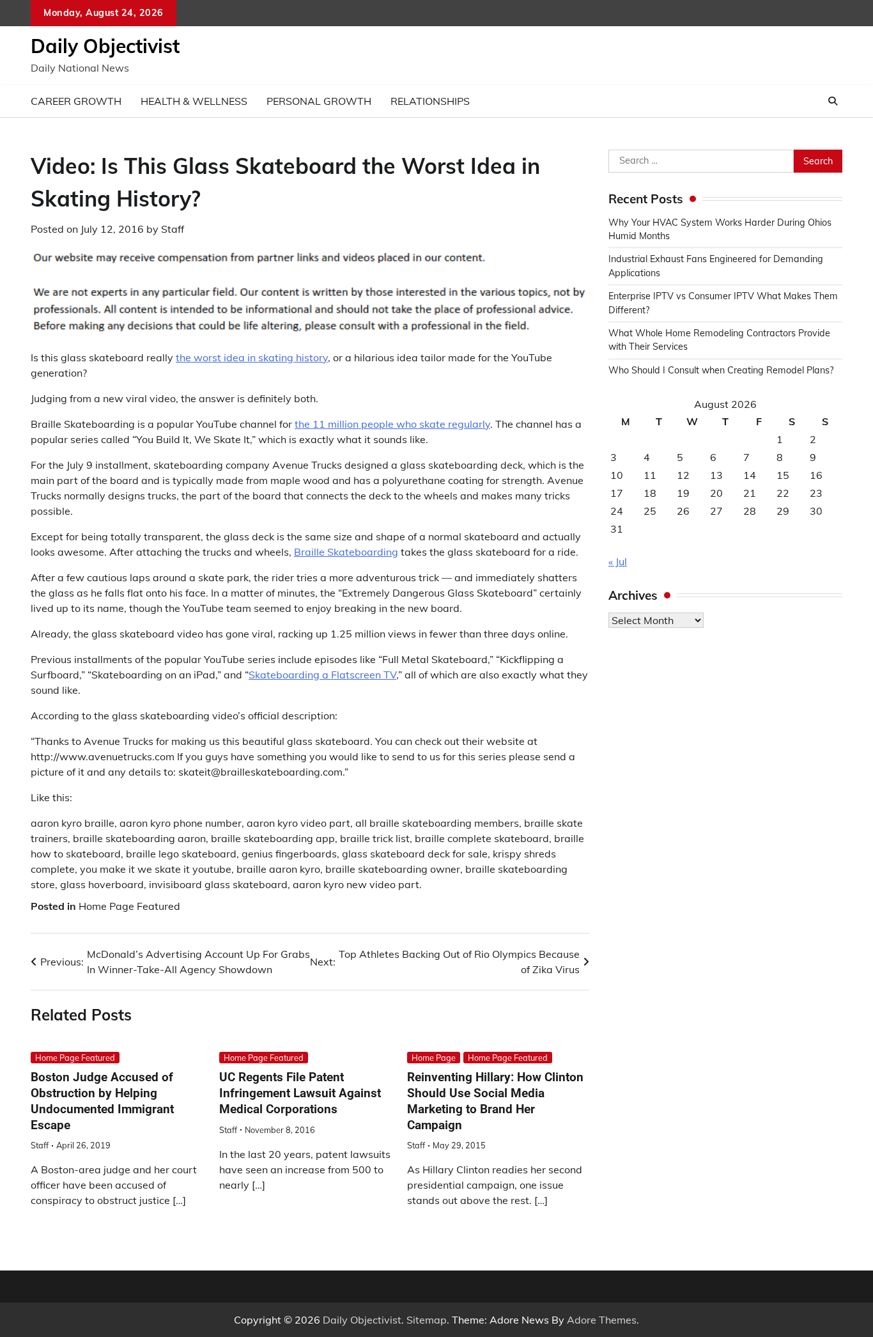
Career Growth (76, 101)
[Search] (832, 101)
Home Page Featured (129, 906)
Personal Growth (319, 101)
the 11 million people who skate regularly (392, 424)
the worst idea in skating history (252, 357)
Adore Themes (602, 1319)
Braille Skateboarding (346, 551)
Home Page (434, 1057)
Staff (172, 229)
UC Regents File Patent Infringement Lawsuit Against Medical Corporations (300, 1093)
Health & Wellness (194, 101)
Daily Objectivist (105, 46)
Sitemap (426, 1319)
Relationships (430, 101)
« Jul (617, 561)
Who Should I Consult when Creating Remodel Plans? (720, 370)
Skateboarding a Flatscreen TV (322, 674)
